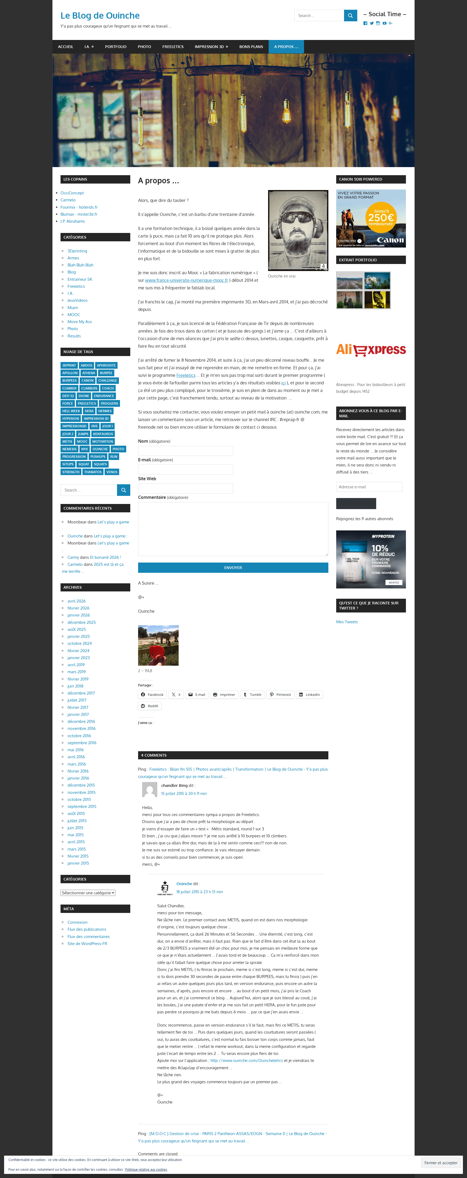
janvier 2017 (78, 714)
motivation (102, 441)
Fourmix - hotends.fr (79, 207)
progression (74, 457)
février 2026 (78, 608)
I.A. (87, 46)
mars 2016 (77, 764)
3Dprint (69, 365)
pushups (98, 457)
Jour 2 (67, 434)
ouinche (100, 449)
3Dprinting (77, 250)
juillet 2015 (77, 820)
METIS (67, 441)
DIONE (84, 396)
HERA (89, 411)
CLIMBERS (89, 388)
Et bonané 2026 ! (105, 557)
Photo (144, 46)
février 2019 (78, 679)
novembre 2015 (82, 792)
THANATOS (93, 472)
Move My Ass (80, 321)
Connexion (78, 922)
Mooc (82, 441)
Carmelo (68, 199)
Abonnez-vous (356, 503)
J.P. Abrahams (73, 221)
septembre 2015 (82, 806)
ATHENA (88, 373)
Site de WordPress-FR (87, 943)
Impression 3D (209, 46)
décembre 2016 (81, 721)
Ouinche (184, 883)
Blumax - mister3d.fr (79, 214)
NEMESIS (69, 449)
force (67, 403)
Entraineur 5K (80, 279)
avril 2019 (76, 664)
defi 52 (68, 396)
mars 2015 (77, 849)
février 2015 (78, 856)
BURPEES (69, 380)
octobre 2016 (79, 735)
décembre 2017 (81, 693)
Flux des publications (87, 929)
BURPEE (106, 373)
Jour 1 (107, 426)
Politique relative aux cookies (146, 1169)
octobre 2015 (79, 799)
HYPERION (70, 419)
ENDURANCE (104, 396)
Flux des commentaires (89, 936)
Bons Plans (251, 46)
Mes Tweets (347, 621)
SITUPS (68, 464)
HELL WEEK (71, 411)
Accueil (65, 46)
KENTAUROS (103, 434)
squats (100, 464)
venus (111, 472)
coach (108, 388)
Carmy (73, 557)
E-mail (155, 459)
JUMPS (83, 434)
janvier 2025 (79, 636)
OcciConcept (72, 192)
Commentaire (163, 497)
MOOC (74, 314)
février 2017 (78, 707)
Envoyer (233, 567)
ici (283, 382)
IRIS (94, 426)
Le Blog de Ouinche (100, 15)
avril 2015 (76, 841)
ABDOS (86, 365)
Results (74, 335)
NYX (84, 449)
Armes (73, 257)
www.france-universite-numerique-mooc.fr (186, 280)
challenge (107, 380)
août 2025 (77, 629)
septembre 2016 (82, 742)
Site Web (147, 478)
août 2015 (76, 813)
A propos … (286, 46)
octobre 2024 (80, 643)
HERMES (105, 411)
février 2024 (78, 650)
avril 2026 (77, 601)
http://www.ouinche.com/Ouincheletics (247, 1060)
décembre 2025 (82, 622)
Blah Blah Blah (80, 265)
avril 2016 (76, 756)
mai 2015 (76, 834)
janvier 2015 (78, 863)
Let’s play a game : (111, 536)
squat (83, 464)
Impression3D (74, 426)
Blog (72, 272)
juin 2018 (76, 686)
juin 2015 (76, 827)
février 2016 (78, 771)
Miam (73, 307)
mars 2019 (77, 671)
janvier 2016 (78, 778)
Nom (154, 441)
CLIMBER (69, 388)
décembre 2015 (81, 785)
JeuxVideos (78, 300)
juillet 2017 (77, 700)
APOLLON (70, 373)
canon (88, 380)
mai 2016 (76, 749)
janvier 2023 (79, 657)
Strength (70, 472)
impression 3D (96, 419)
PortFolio (115, 46)
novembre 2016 (82, 728)
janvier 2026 (79, 615)
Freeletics (173, 46)
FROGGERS (109, 403)
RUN (113, 457)
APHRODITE (106, 365)
